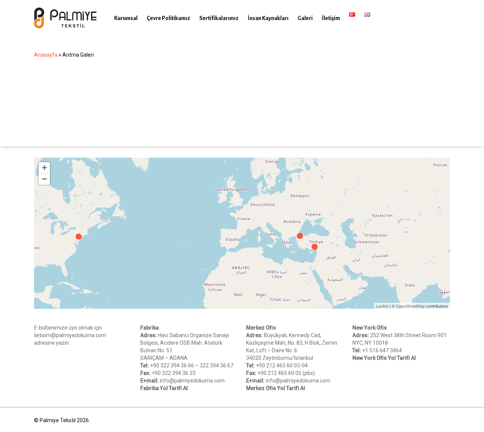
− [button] (44, 179)
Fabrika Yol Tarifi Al (164, 388)
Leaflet (382, 306)
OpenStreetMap (410, 306)
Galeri (305, 18)
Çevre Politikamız (168, 18)
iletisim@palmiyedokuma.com (70, 335)
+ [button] (44, 167)
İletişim (331, 18)
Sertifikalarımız (219, 18)
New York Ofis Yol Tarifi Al (384, 358)
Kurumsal (126, 18)
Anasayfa (45, 55)
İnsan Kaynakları (268, 18)
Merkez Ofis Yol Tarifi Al (275, 388)
